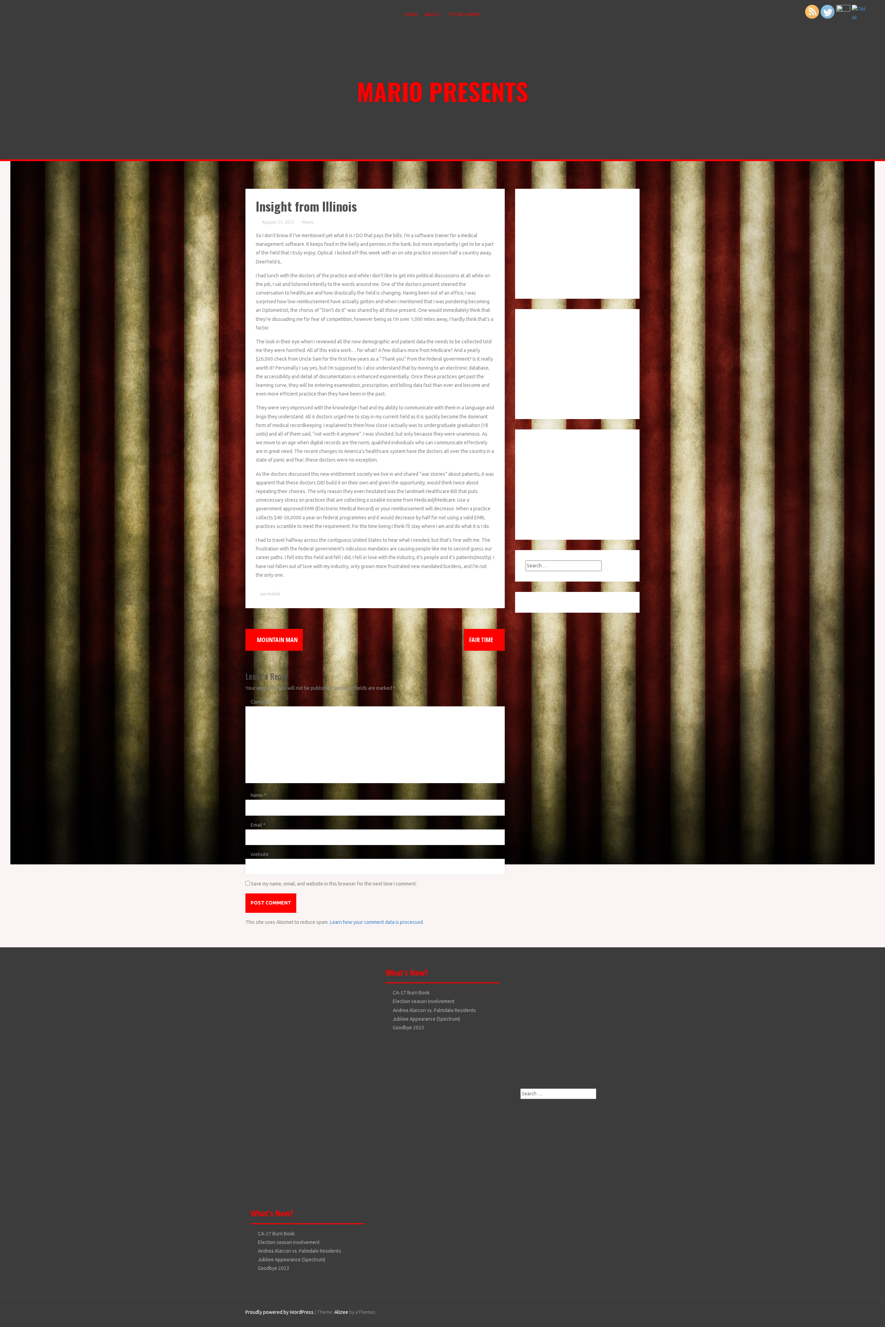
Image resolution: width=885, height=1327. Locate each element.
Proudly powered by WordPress (279, 1312)
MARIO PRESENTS (442, 91)
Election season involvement (289, 1242)
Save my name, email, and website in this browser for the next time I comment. (334, 884)
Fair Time (482, 639)
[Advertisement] (568, 242)
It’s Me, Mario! (464, 14)
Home (411, 14)
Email (258, 825)
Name (258, 795)
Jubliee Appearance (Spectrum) (291, 1259)
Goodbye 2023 (273, 1268)
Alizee (341, 1312)
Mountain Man (276, 639)
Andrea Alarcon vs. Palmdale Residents (299, 1251)
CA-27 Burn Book (276, 1233)
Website (260, 854)
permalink (269, 593)
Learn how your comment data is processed (376, 922)
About (432, 14)
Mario (308, 222)
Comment (263, 702)
